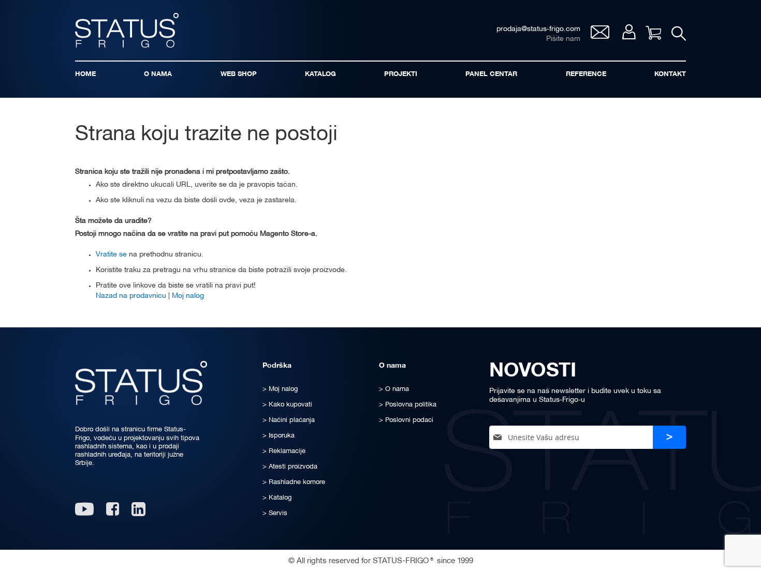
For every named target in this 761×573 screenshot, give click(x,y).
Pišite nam (563, 39)
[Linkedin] (139, 512)
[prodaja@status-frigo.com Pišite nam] (600, 36)
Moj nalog (628, 31)
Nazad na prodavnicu (131, 296)
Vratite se (111, 254)
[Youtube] (84, 512)
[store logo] (127, 30)
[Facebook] (112, 512)
